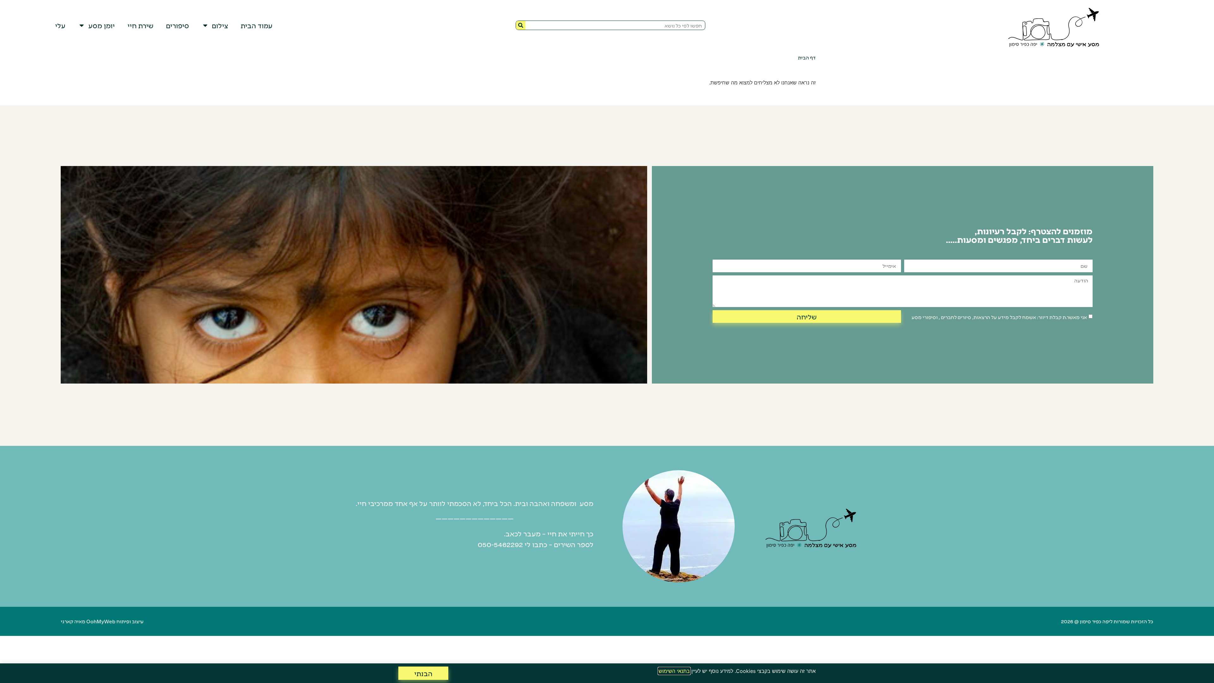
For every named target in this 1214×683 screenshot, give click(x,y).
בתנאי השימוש (674, 671)
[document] (607, 341)
